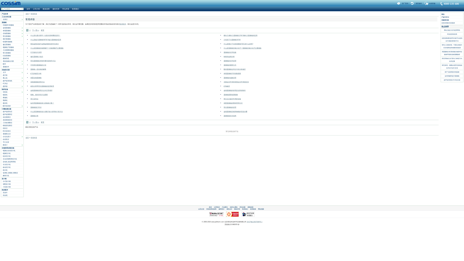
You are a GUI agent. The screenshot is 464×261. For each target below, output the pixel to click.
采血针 (5, 192)
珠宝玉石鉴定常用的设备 (232, 99)
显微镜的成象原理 (230, 78)
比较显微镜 (7, 56)
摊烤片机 (6, 176)
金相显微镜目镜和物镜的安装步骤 (235, 111)
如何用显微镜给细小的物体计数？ (42, 103)
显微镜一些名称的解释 (38, 69)
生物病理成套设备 (8, 148)
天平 (4, 72)
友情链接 (253, 209)
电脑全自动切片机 (9, 151)
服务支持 (56, 9)
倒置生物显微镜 (35, 78)
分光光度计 (7, 137)
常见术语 (65, 9)
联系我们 (450, 4)
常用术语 (34, 14)
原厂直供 (405, 3)
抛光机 (5, 103)
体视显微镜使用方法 (37, 82)
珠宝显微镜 (7, 53)
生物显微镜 (7, 33)
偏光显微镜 (7, 44)
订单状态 (217, 207)
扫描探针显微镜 (8, 25)
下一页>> (35, 30)
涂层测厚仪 (7, 117)
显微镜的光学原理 (230, 61)
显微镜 (4, 22)
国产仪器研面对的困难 (452, 72)
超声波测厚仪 (7, 114)
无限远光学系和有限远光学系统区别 (236, 82)
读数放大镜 (7, 184)
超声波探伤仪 (7, 111)
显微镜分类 (34, 116)
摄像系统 (6, 58)
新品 (443, 14)
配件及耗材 (7, 106)
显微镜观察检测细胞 (231, 95)
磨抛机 (5, 97)
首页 (28, 9)
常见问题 (242, 207)
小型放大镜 (7, 187)
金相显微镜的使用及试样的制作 (235, 90)
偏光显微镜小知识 (36, 57)
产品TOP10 (445, 17)
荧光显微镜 (7, 36)
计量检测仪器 (6, 109)
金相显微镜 (7, 28)
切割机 (5, 92)
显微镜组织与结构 (230, 116)
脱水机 (5, 170)
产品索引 (225, 207)
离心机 (5, 78)
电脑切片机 (7, 153)
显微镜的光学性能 (230, 52)
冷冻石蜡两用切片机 (10, 159)
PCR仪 (5, 83)
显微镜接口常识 (35, 107)
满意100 (229, 209)
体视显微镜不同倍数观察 (232, 73)
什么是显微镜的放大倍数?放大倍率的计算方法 (46, 111)
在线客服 (432, 3)
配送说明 (46, 9)
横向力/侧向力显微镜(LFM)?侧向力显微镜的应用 (240, 35)
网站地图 (261, 209)
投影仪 (5, 128)
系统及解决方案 (8, 61)
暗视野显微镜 (7, 42)
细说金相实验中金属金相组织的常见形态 (44, 44)
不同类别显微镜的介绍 (38, 65)
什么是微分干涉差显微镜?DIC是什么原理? (238, 44)
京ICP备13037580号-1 (254, 222)
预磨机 (5, 100)
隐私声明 (237, 209)
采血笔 (5, 195)
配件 (4, 64)
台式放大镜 (7, 181)
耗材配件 (5, 190)
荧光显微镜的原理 (230, 107)
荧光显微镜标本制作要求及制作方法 (43, 61)
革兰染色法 (34, 99)
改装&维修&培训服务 (448, 23)
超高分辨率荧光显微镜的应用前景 (42, 86)
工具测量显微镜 (8, 50)
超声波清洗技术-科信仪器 (452, 80)
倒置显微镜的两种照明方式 (233, 103)
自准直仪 (6, 139)
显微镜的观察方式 (230, 65)
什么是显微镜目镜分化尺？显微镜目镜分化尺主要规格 (242, 48)
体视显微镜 (7, 31)
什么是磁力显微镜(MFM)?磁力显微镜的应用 (45, 40)
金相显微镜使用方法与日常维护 (41, 90)
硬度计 (5, 145)
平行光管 (6, 142)
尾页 (42, 30)
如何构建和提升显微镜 (452, 76)
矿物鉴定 (227, 86)
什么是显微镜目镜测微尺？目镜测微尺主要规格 (46, 48)
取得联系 (123, 24)
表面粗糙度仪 (7, 120)
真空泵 (5, 75)
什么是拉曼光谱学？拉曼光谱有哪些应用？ (45, 35)
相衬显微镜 (7, 39)
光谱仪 (5, 19)
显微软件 (6, 67)
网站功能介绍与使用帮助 (452, 30)
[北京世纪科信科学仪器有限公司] (11, 3)
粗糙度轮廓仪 (7, 125)
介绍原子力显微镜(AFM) (232, 40)
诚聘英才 (221, 209)
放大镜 (4, 179)
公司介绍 (36, 9)
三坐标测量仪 (7, 123)
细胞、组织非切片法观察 (39, 95)
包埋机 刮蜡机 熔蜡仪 (10, 173)
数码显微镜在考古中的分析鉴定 (235, 69)
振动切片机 (7, 167)
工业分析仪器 (6, 17)
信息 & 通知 (233, 207)
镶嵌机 (5, 95)
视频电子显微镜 (8, 47)
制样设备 (5, 89)
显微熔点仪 (7, 134)
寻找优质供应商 (452, 34)
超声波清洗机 (7, 81)
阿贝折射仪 (7, 131)
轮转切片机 (7, 156)
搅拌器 (5, 86)
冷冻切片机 (7, 164)
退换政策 (250, 207)
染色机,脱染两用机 (9, 162)
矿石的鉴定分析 (35, 73)
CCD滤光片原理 (36, 52)
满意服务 (419, 3)
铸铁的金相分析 (229, 57)
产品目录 (5, 14)
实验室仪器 (6, 70)
